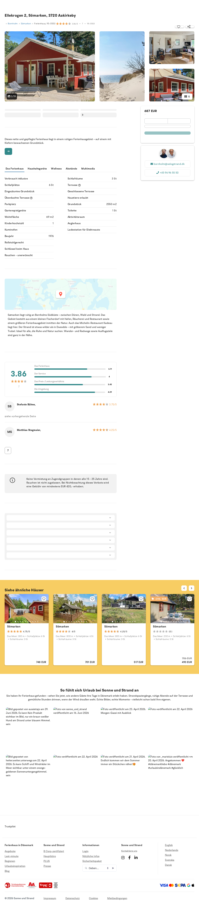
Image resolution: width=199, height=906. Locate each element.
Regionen (10, 861)
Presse (47, 866)
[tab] (15, 621)
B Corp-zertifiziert (54, 851)
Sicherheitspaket (92, 861)
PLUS (47, 861)
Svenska (169, 860)
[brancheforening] (15, 887)
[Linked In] (136, 857)
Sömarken (26, 23)
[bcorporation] (56, 887)
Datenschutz (72, 898)
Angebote (10, 851)
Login (85, 851)
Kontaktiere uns (129, 850)
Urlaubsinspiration (15, 866)
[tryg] (46, 887)
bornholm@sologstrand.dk (169, 164)
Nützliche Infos (90, 856)
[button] (28, 730)
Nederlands (171, 850)
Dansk (168, 865)
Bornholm (13, 23)
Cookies (93, 898)
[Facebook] (129, 857)
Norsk (168, 855)
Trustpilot (10, 826)
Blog (7, 871)
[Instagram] (123, 857)
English (169, 845)
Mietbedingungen (117, 898)
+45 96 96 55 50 (169, 172)
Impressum (50, 898)
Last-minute (12, 856)
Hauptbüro (50, 856)
